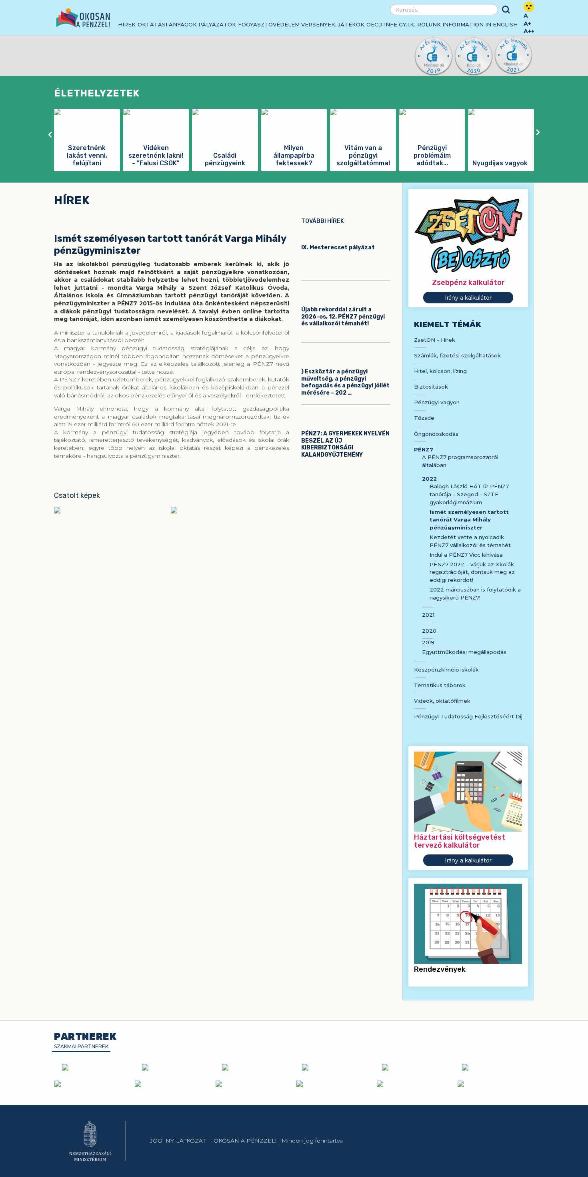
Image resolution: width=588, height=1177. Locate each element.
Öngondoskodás (436, 434)
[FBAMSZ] (414, 1067)
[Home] (83, 17)
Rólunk (429, 24)
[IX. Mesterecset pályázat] (345, 233)
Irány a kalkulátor (468, 297)
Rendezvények (440, 969)
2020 (429, 631)
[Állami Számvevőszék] (173, 1084)
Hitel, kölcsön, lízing (440, 371)
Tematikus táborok (440, 685)
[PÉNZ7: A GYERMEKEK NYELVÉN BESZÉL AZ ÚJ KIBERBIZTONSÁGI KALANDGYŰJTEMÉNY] (345, 419)
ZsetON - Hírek (434, 340)
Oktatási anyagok (167, 24)
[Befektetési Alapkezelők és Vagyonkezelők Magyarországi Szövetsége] (174, 1067)
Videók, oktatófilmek (442, 701)
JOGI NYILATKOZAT (178, 1140)
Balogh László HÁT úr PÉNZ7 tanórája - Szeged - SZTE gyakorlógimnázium (469, 494)
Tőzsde (424, 418)
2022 (429, 478)
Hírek (127, 24)
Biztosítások (431, 386)
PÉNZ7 (423, 449)
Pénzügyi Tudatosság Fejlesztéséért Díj (468, 716)
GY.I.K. (407, 24)
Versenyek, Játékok (332, 24)
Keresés (506, 10)
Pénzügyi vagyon (437, 402)
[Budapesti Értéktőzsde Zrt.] (92, 1084)
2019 (428, 642)
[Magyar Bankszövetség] (94, 1067)
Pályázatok (217, 24)
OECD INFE (381, 24)
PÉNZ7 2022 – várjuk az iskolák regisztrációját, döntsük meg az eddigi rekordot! (472, 572)
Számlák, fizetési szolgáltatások (457, 355)
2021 (428, 615)
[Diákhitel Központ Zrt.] (494, 1067)
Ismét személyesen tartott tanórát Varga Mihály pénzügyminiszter (469, 520)
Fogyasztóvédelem (269, 24)
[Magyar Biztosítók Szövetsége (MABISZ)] (254, 1067)
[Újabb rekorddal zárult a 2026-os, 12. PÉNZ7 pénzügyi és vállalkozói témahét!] (345, 295)
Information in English (480, 24)
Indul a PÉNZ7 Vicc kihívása (466, 554)
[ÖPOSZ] (334, 1067)
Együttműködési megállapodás (464, 652)
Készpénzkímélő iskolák (446, 669)
